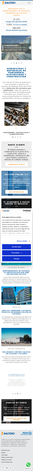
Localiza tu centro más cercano (16, 419)
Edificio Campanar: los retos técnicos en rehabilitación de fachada (16, 312)
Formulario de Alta (16, 164)
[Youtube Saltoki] (10, 467)
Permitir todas (16, 247)
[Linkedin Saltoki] (7, 467)
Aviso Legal (4, 455)
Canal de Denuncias (6, 462)
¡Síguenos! (28, 468)
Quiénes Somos (5, 450)
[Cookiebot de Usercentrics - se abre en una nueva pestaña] (23, 211)
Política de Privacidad (7, 457)
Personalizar (15, 252)
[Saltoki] (9, 2)
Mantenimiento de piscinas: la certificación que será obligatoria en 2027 (16, 272)
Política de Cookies (6, 459)
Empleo (3, 452)
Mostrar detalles (22, 241)
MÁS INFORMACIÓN (16, 192)
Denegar (16, 258)
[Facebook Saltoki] (3, 467)
